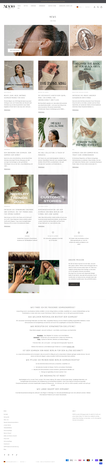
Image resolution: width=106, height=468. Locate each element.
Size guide (6, 417)
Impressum (7, 444)
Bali (73, 149)
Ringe (19, 5)
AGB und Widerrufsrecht (10, 435)
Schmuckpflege (8, 430)
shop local (6, 438)
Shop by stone (52, 5)
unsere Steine (7, 425)
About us (74, 284)
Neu (19, 8)
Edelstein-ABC (70, 346)
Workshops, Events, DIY (65, 5)
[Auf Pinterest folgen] (12, 455)
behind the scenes (43, 92)
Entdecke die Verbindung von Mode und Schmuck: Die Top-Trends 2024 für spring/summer (19, 212)
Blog (5, 449)
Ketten (26, 5)
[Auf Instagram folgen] (8, 455)
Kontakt (6, 414)
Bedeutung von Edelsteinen (80, 92)
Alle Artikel (53, 20)
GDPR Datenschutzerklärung (11, 446)
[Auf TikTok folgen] (16, 455)
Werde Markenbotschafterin (11, 422)
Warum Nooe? (7, 433)
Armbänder (42, 5)
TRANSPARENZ (8, 427)
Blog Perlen (7, 92)
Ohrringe (33, 5)
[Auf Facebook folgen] (4, 455)
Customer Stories (43, 206)
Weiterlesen (14, 50)
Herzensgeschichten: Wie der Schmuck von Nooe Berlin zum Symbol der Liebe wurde (50, 212)
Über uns (6, 419)
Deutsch (88, 7)
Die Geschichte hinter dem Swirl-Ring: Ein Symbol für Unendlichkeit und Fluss (52, 98)
